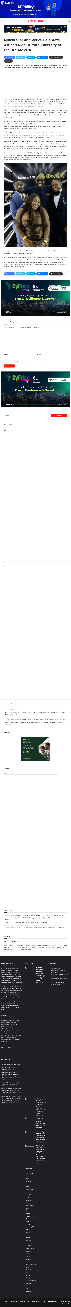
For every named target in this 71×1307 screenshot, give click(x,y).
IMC (27, 1229)
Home (6, 1301)
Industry (28, 1232)
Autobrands (29, 1181)
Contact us (39, 1301)
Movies (28, 1251)
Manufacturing (30, 1248)
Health (28, 1224)
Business (28, 1192)
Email (6, 354)
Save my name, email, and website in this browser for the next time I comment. (27, 361)
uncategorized (30, 1291)
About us (12, 1301)
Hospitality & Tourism (32, 1227)
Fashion (28, 1211)
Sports (28, 1275)
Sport (27, 1272)
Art (27, 1178)
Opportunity (29, 1259)
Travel (27, 1286)
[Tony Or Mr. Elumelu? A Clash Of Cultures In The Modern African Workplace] (29, 1121)
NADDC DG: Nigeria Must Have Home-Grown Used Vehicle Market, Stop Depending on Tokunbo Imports (34, 708)
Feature (28, 1219)
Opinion (28, 1256)
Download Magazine (29, 1301)
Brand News (29, 1189)
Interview (28, 1240)
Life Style (28, 1245)
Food (27, 1221)
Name (6, 348)
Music (27, 1253)
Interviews (29, 1243)
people (28, 1262)
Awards (28, 1186)
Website (39, 354)
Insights (28, 1237)
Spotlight (28, 1278)
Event (27, 1208)
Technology (29, 1283)
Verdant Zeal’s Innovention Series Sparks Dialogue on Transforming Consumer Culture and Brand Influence (35, 722)
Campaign (29, 1194)
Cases (27, 1197)
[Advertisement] (35, 85)
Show (27, 1267)
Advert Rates (19, 1301)
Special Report (30, 1270)
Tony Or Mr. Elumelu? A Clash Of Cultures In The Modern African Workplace (26, 717)
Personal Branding (31, 1264)
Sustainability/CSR (31, 1280)
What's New (29, 1294)
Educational (29, 1200)
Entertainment (30, 1205)
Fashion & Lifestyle (31, 1216)
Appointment (29, 1173)
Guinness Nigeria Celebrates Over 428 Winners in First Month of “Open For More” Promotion (30, 719)
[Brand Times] (35, 20)
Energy (28, 1202)
